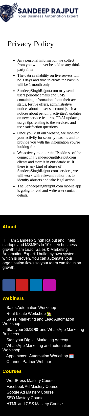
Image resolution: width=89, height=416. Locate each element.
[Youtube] (22, 285)
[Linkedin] (36, 285)
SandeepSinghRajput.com (37, 91)
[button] (37, 32)
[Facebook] (8, 285)
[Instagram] (49, 285)
